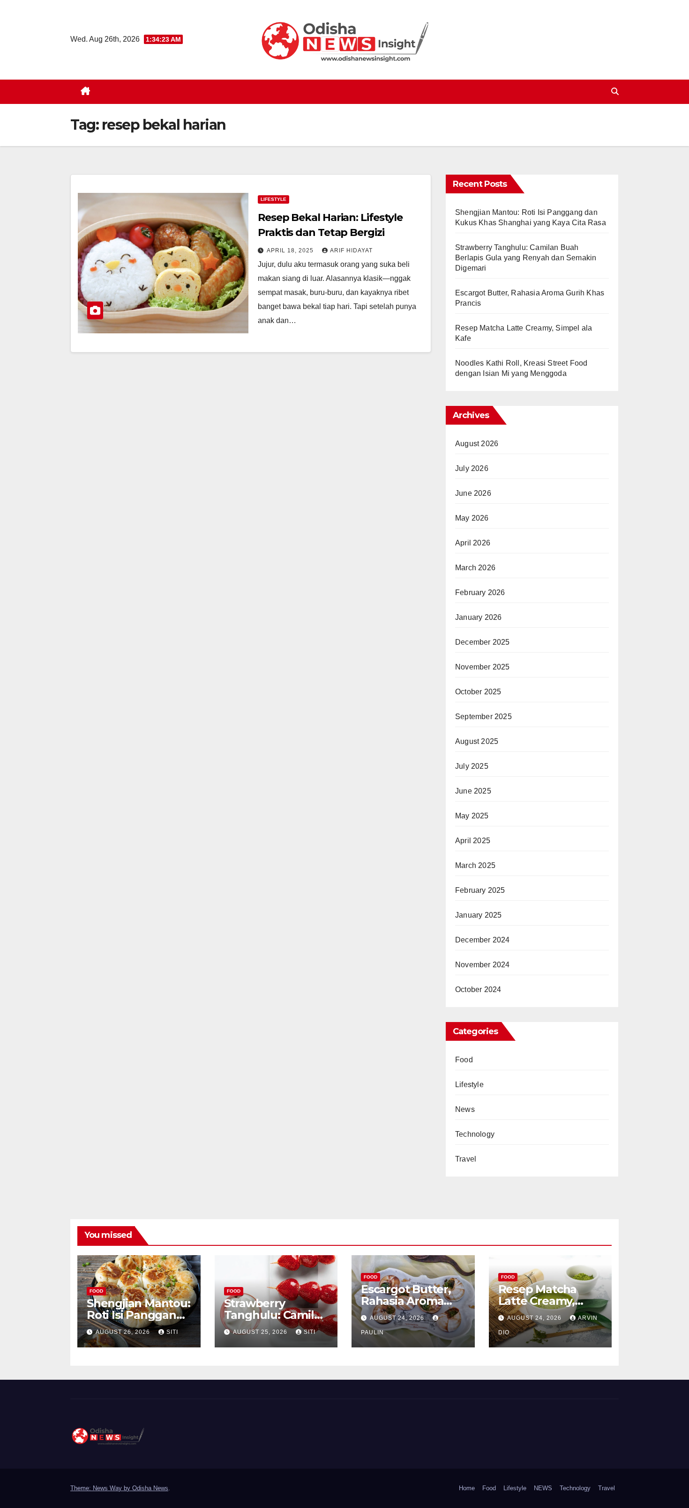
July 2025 (471, 766)
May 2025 (472, 816)
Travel (465, 1159)
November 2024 (482, 965)
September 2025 (483, 717)
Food (464, 1060)
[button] (615, 92)
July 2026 (471, 468)
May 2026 (472, 518)
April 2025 (472, 841)
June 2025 (473, 791)
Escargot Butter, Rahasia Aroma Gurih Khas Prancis (412, 1300)
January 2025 (478, 915)
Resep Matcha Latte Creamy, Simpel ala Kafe (541, 1300)
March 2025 (475, 865)
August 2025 (476, 741)
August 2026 (476, 444)
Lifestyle (273, 199)
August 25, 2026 (261, 1332)
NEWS (543, 1488)
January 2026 (478, 617)
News (465, 1109)
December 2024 (482, 940)
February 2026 (480, 592)
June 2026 (473, 493)
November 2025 (482, 667)
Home (467, 1488)
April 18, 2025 (291, 250)
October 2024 (478, 989)
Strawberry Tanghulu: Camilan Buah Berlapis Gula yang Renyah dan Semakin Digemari (525, 257)
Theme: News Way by (101, 1488)
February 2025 (480, 890)
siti (172, 1332)
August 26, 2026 (124, 1332)
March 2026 (475, 568)
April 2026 (472, 543)
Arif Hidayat (351, 250)
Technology (474, 1134)
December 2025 (482, 642)
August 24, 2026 (398, 1318)
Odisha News (150, 1488)
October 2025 (478, 692)
